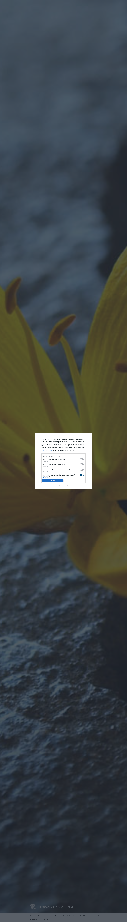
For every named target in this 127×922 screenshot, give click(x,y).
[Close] (89, 436)
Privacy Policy (72, 485)
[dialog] (63, 461)
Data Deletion (55, 485)
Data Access (63, 485)
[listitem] (63, 456)
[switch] (82, 459)
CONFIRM (53, 480)
